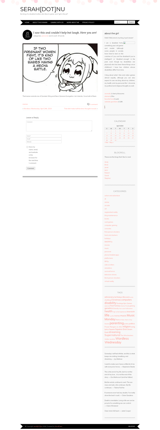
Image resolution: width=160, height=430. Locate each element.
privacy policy (88, 22)
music (107, 248)
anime (107, 202)
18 (124, 135)
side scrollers (109, 265)
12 (128, 133)
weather (112, 339)
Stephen (108, 178)
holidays (108, 238)
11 (124, 133)
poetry (126, 324)
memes (25, 104)
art (106, 209)
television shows (111, 275)
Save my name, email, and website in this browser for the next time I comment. (33, 155)
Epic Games (128, 303)
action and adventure (112, 196)
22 (111, 138)
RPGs (107, 261)
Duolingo (120, 303)
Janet (106, 167)
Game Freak (125, 306)
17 (120, 135)
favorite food (109, 99)
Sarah (107, 175)
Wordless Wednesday (117, 340)
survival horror (110, 271)
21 (107, 138)
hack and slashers (111, 235)
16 (115, 135)
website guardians (111, 102)
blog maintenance (111, 215)
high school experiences (119, 312)
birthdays (118, 297)
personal (45, 36)
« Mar (106, 142)
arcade (107, 205)
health (109, 311)
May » (112, 142)
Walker (107, 339)
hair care (122, 308)
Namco (118, 320)
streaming (114, 332)
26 (128, 138)
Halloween (129, 308)
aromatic (108, 93)
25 (124, 138)
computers (126, 299)
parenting (117, 323)
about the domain (40, 22)
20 (133, 135)
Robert (107, 173)
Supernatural (112, 335)
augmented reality (111, 212)
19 (128, 135)
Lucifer (112, 316)
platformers (109, 258)
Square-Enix (121, 329)
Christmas (116, 299)
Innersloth (131, 311)
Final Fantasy (115, 306)
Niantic (107, 324)
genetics (109, 308)
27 (133, 138)
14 (107, 135)
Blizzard (126, 297)
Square (112, 329)
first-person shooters (112, 232)
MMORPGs (108, 242)
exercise (107, 306)
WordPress (58, 426)
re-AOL (119, 327)
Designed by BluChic (132, 426)
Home (27, 22)
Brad (106, 165)
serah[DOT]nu (42, 9)
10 (120, 133)
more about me (73, 22)
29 (111, 140)
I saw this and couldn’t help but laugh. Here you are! (65, 32)
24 (120, 138)
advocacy (109, 297)
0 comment (94, 104)
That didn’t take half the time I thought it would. (80, 109)
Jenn (106, 170)
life (107, 315)
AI (105, 199)
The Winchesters (127, 335)
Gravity (116, 308)
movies (107, 245)
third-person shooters (112, 278)
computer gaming (111, 225)
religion (126, 326)
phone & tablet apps (112, 255)
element (107, 96)
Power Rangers (110, 327)
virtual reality (109, 281)
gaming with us (57, 22)
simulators (108, 268)
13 (133, 133)
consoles (108, 228)
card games (109, 222)
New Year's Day (126, 320)
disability (110, 303)
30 (115, 140)
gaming (132, 306)
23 (115, 138)
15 (111, 135)
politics (132, 323)
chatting (108, 300)
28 (107, 140)
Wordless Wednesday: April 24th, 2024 (38, 109)
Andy (106, 162)
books (107, 219)
